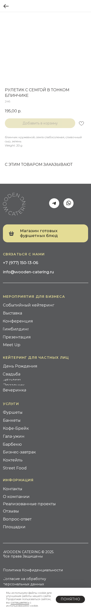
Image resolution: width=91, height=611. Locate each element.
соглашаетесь (20, 602)
